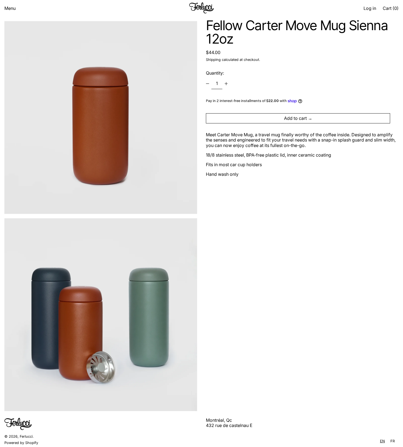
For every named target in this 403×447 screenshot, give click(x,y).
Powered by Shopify (21, 443)
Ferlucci (26, 436)
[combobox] (382, 441)
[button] (391, 8)
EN (382, 441)
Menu (10, 8)
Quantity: (215, 73)
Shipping (213, 60)
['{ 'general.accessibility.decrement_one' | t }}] (207, 83)
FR (392, 441)
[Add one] (226, 83)
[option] (393, 441)
